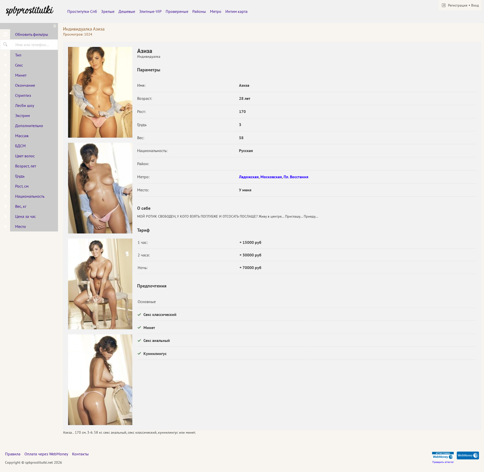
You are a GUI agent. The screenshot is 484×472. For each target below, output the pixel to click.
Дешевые (126, 11)
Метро (215, 11)
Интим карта (236, 11)
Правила (12, 453)
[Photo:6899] (100, 188)
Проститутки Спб (82, 11)
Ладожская (249, 176)
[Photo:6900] (100, 284)
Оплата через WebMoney (46, 453)
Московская (271, 176)
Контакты (80, 453)
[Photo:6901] (100, 379)
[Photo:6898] (100, 92)
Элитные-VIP (150, 11)
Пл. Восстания (296, 176)
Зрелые (107, 11)
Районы (199, 11)
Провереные (177, 11)
